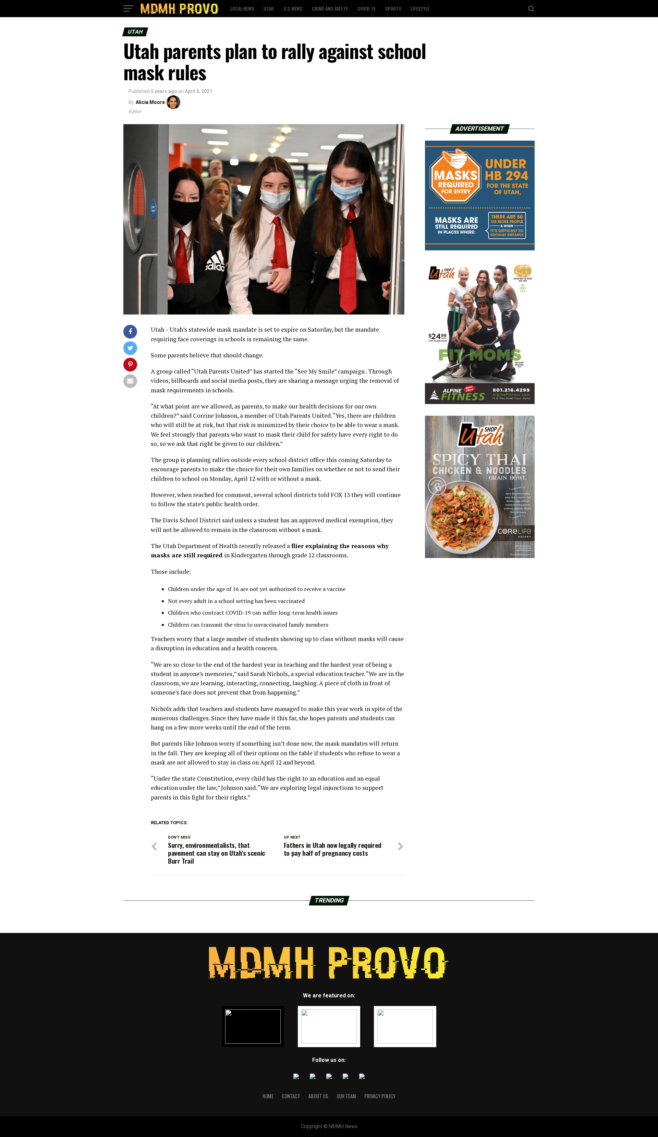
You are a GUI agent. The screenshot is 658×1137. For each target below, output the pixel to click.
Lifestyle (420, 8)
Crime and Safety (330, 8)
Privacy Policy (379, 1096)
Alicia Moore (150, 102)
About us (318, 1096)
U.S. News (292, 8)
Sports (393, 8)
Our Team (346, 1096)
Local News (242, 8)
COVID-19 (366, 8)
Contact (291, 1096)
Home (268, 1096)
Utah (269, 8)
